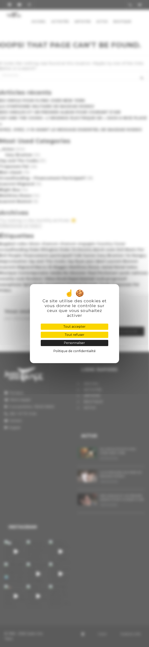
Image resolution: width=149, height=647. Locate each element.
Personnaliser (74, 343)
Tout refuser (74, 335)
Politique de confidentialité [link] (74, 351)
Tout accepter (74, 326)
